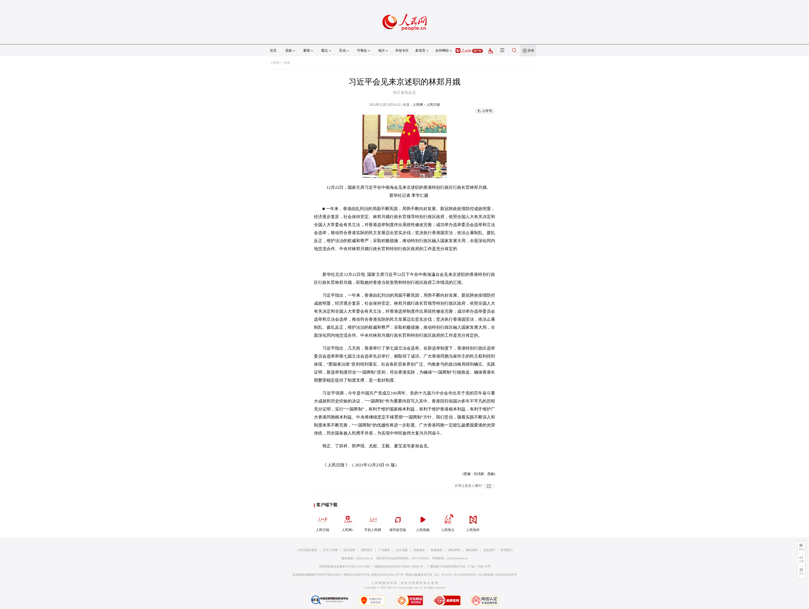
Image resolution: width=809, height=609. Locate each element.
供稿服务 (419, 550)
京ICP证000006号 (465, 574)
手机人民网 (372, 530)
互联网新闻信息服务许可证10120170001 (344, 566)
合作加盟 (402, 550)
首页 (273, 50)
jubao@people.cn (457, 558)
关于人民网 (330, 550)
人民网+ (348, 530)
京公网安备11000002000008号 (497, 574)
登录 (531, 50)
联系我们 (507, 550)
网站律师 (472, 550)
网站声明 (454, 550)
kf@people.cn (364, 558)
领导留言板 (397, 530)
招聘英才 (367, 550)
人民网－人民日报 (426, 104)
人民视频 (423, 530)
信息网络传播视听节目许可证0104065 (316, 574)
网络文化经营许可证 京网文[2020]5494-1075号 (373, 574)
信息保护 (489, 550)
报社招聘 (349, 550)
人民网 (274, 62)
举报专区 (402, 50)
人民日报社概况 (307, 550)
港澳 (287, 62)
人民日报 (322, 530)
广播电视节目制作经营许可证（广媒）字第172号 (458, 566)
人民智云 (448, 530)
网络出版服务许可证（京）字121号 (428, 574)
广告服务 (384, 550)
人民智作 (473, 530)
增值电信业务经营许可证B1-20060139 (398, 566)
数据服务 (437, 550)
